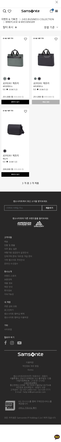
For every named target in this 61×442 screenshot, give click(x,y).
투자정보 (8, 290)
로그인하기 (9, 310)
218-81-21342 (38, 380)
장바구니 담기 (15, 102)
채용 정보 (8, 283)
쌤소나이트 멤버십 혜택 (14, 314)
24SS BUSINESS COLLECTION (38, 19)
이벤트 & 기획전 (9, 19)
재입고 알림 (45, 102)
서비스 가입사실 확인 (27, 408)
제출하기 (49, 208)
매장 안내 (8, 287)
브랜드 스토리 (10, 276)
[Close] (57, 1)
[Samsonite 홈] (30, 11)
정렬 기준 (49, 27)
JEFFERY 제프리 (11, 83)
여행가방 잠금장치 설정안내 (16, 252)
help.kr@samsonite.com (34, 392)
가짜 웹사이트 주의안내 (14, 260)
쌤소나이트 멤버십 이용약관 (16, 317)
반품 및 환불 (9, 245)
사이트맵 (8, 329)
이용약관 (29, 362)
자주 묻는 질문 (10, 249)
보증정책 (8, 279)
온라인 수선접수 (11, 263)
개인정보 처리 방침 (30, 366)
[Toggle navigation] (56, 11)
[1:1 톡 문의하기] (57, 437)
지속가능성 (9, 294)
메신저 (5, 159)
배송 (6, 241)
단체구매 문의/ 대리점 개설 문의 (18, 256)
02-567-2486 (26, 390)
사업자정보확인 (30, 383)
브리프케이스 (7, 86)
